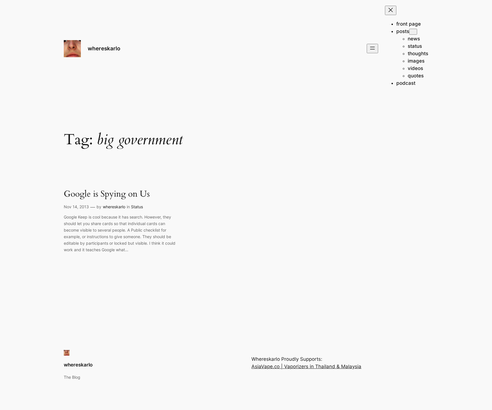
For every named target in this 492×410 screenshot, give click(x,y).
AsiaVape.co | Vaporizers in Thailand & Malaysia (306, 366)
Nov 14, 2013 (76, 206)
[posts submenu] (413, 32)
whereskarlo (104, 48)
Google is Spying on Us (107, 194)
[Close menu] (390, 10)
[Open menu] (372, 48)
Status (137, 206)
